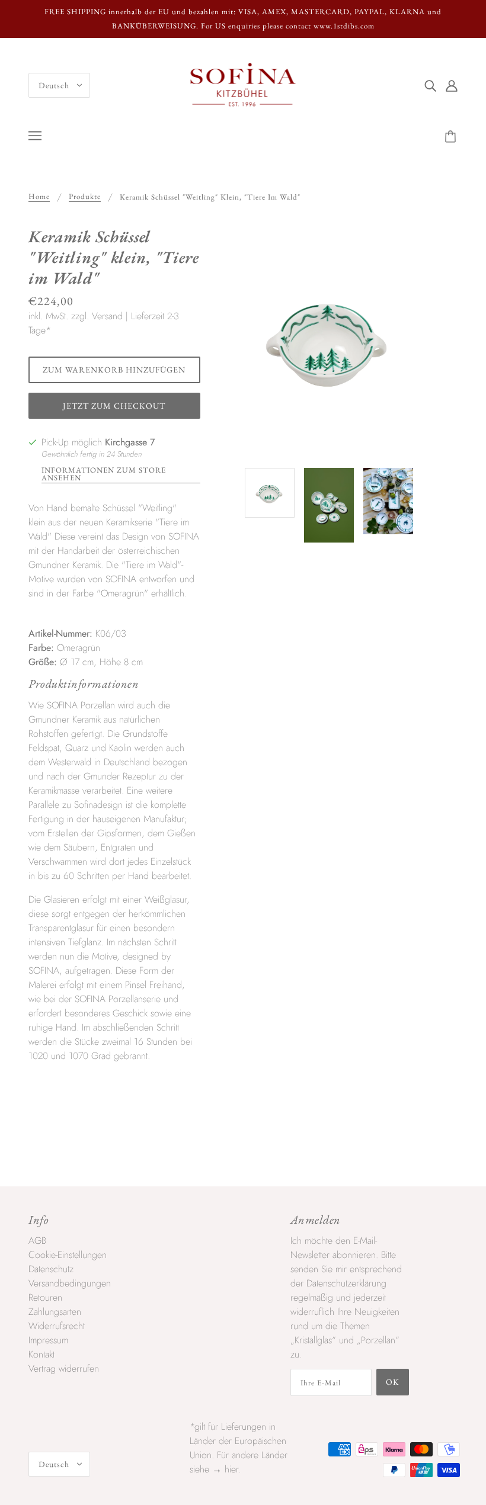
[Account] (451, 85)
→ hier (225, 1469)
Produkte (85, 196)
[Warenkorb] (452, 136)
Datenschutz (50, 1269)
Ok (392, 1381)
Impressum (48, 1340)
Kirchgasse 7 (130, 442)
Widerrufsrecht (56, 1326)
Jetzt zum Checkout (114, 405)
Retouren (45, 1297)
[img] (430, 85)
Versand (107, 316)
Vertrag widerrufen (63, 1368)
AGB (37, 1240)
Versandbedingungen (69, 1283)
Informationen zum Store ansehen (103, 474)
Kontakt (41, 1354)
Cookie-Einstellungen (67, 1255)
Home (39, 196)
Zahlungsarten (54, 1311)
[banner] (243, 84)
